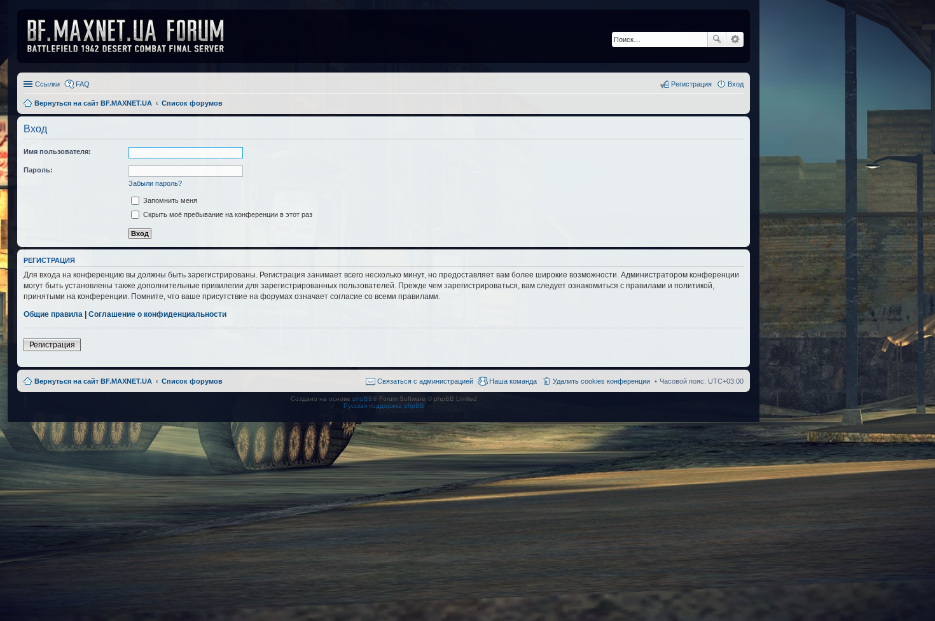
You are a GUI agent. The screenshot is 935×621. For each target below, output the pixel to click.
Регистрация (52, 344)
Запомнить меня (169, 200)
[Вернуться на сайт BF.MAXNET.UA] (133, 36)
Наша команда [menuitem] (513, 381)
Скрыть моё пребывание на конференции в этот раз (226, 214)
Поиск (716, 39)
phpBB (362, 398)
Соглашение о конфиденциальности (157, 314)
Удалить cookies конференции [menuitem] (601, 381)
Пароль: (38, 170)
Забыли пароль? (155, 183)
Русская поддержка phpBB (383, 405)
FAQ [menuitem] (83, 84)
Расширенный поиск (735, 39)
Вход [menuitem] (736, 84)
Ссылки (47, 84)
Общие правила (53, 314)
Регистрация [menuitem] (691, 84)
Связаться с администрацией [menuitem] (425, 381)
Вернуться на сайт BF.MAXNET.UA (93, 381)
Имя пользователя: (57, 151)
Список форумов (192, 381)
